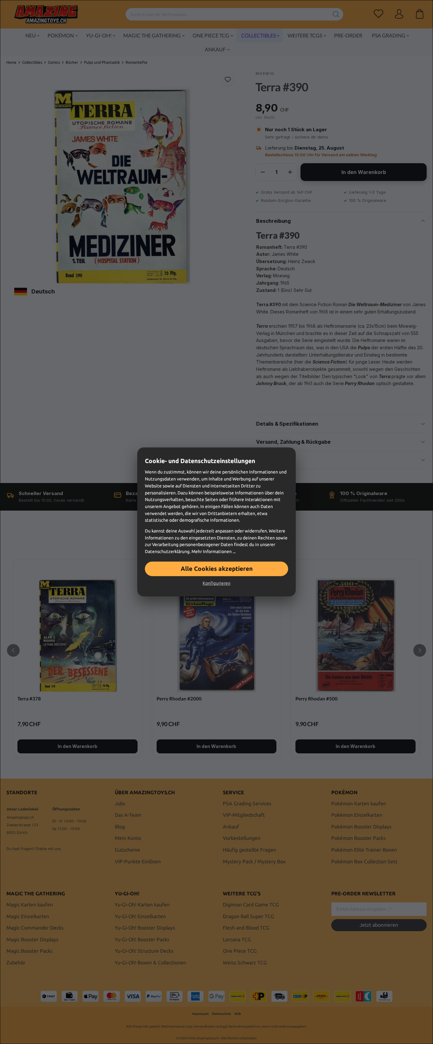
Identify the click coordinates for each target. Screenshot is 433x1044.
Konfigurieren (216, 583)
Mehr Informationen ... (213, 551)
